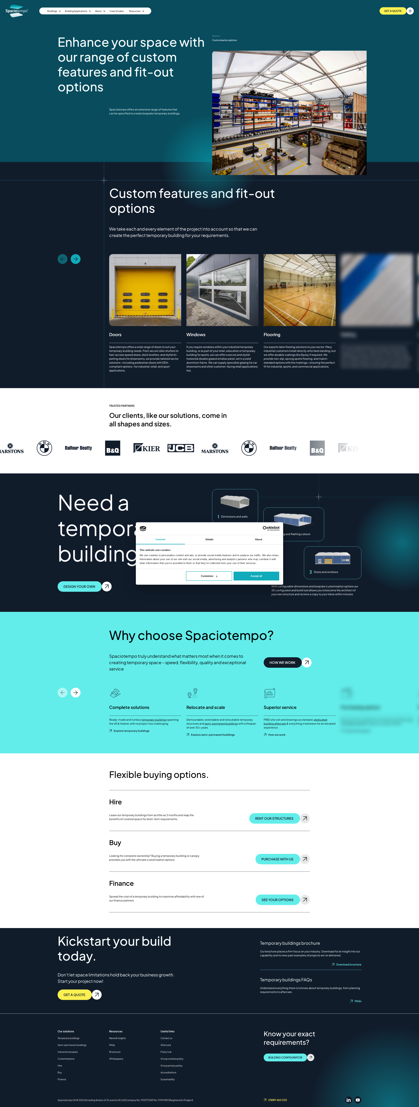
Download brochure (348, 964)
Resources (135, 10)
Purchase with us (277, 859)
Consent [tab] (160, 539)
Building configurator (285, 1057)
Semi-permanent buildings (72, 1044)
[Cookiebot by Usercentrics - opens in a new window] (265, 528)
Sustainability (168, 1079)
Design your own (79, 586)
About (98, 10)
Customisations (66, 1058)
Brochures (114, 1051)
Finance (62, 1079)
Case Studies (116, 10)
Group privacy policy (172, 1065)
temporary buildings (154, 719)
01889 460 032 (277, 1100)
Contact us (166, 1038)
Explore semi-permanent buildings (213, 734)
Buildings (52, 10)
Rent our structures (274, 818)
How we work (282, 662)
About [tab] (258, 539)
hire (372, 723)
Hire (60, 1065)
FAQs (358, 1001)
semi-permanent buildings (221, 723)
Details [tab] (210, 539)
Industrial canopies (68, 1051)
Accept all (256, 576)
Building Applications (76, 10)
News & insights (117, 1038)
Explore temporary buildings (131, 730)
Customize (207, 576)
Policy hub (166, 1051)
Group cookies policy (172, 1058)
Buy (60, 1072)
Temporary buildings (68, 1038)
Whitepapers (116, 1058)
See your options (277, 900)
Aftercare (166, 1044)
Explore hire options (358, 730)
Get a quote (74, 995)
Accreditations (168, 1072)
